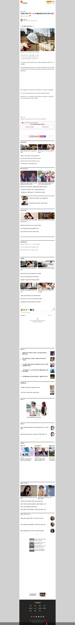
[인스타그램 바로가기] (39, 617)
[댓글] (29, 16)
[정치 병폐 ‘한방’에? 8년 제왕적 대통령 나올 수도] (52, 428)
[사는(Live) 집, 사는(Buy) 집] (52, 434)
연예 (40, 610)
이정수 (24, 19)
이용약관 (33, 620)
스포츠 (35, 610)
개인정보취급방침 (37, 620)
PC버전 (45, 620)
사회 (21, 11)
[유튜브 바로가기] (36, 617)
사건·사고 (24, 11)
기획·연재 (22, 443)
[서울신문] (23, 2)
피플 (30, 610)
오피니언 (21, 424)
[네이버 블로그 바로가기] (43, 617)
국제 (44, 605)
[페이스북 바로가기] (31, 617)
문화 (35, 608)
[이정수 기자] (21, 20)
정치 (30, 605)
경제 (40, 605)
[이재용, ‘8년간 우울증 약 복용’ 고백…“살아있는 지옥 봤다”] (52, 518)
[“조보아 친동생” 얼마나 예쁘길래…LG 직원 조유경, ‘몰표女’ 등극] (52, 524)
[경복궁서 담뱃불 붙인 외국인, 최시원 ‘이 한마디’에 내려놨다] (52, 531)
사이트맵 (42, 620)
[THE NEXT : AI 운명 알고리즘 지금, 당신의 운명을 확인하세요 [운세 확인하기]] (37, 136)
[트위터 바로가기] (34, 617)
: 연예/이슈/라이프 (24, 514)
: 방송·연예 (23, 483)
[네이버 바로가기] (41, 617)
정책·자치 (30, 608)
